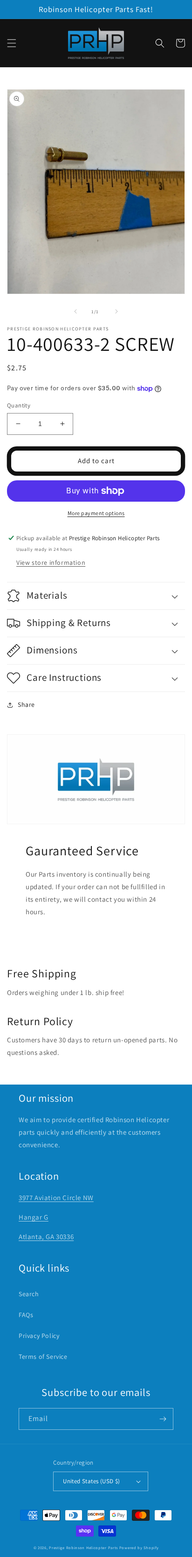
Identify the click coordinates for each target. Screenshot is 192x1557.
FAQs (26, 1315)
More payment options (96, 513)
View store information (50, 562)
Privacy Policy (39, 1335)
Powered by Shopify (139, 1547)
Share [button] (26, 704)
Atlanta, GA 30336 (46, 1236)
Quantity (18, 405)
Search (29, 1294)
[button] (11, 43)
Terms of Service (43, 1356)
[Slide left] (75, 311)
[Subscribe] (162, 1419)
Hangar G (33, 1217)
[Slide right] (116, 311)
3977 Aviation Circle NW (56, 1197)
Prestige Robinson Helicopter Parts (83, 1547)
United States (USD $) (91, 1481)
